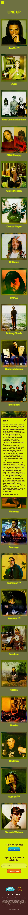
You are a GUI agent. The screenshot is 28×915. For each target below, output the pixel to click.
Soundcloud (14, 494)
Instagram (6, 494)
